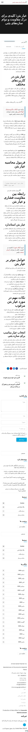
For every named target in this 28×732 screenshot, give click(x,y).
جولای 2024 (13, 626)
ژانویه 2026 (13, 570)
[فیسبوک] (16, 368)
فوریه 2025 (13, 610)
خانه (25, 689)
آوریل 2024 (13, 638)
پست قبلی (17, 375)
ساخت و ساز (13, 515)
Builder (13, 503)
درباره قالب (13, 511)
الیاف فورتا (17, 247)
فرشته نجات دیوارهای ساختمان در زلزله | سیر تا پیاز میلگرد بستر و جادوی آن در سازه (15, 472)
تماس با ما (23, 699)
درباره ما (24, 702)
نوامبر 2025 (13, 578)
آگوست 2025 (13, 590)
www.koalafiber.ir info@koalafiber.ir (21, 683)
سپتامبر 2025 (13, 586)
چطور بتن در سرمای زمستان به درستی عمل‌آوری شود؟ (15, 490)
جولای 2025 (13, 594)
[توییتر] (14, 368)
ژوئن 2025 (13, 598)
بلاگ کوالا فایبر (13, 507)
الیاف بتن (23, 692)
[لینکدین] (8, 368)
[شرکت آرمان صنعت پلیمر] (19, 2)
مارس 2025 (13, 606)
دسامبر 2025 (13, 574)
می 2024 (13, 634)
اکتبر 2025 (13, 582)
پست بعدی (17, 382)
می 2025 (13, 602)
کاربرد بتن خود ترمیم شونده (11, 378)
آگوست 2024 (13, 622)
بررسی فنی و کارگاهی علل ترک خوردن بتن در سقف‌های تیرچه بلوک (14, 466)
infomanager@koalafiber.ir (19, 687)
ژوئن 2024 (13, 630)
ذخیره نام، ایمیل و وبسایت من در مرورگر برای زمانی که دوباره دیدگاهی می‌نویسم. (13, 434)
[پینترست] (11, 368)
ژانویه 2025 (13, 614)
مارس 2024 (13, 642)
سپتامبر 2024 (13, 618)
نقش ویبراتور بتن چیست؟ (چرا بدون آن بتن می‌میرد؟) (15, 478)
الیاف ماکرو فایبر (22, 696)
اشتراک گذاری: (23, 368)
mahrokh (8, 46)
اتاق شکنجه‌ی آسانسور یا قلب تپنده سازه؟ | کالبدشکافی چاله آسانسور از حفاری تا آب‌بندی (14, 484)
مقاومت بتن (22, 526)
